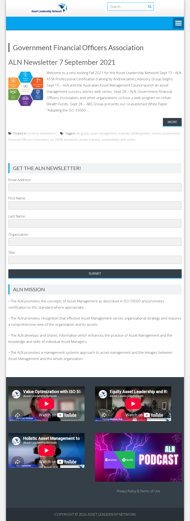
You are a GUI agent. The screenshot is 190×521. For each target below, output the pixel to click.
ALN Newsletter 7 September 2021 (61, 62)
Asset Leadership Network (112, 514)
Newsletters (48, 133)
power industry (89, 139)
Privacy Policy (126, 491)
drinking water (140, 133)
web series (127, 139)
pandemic (71, 139)
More (172, 122)
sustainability (110, 139)
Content (32, 133)
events (156, 133)
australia (124, 133)
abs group (82, 133)
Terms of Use (150, 491)
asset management (104, 133)
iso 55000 (56, 139)
